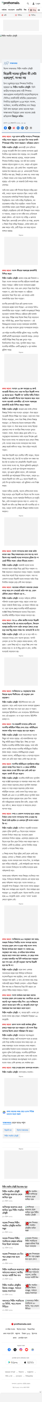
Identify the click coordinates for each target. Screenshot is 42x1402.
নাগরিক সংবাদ (10, 1329)
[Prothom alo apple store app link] (29, 1363)
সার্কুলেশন (30, 1372)
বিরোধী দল (8, 1130)
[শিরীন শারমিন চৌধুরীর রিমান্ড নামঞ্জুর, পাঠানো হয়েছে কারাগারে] (32, 1290)
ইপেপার (34, 1333)
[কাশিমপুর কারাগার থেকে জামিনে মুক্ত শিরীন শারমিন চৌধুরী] (32, 1212)
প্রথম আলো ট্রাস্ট (8, 1333)
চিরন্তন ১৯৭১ (26, 1333)
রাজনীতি (19, 10)
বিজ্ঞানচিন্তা (31, 1329)
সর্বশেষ (4, 10)
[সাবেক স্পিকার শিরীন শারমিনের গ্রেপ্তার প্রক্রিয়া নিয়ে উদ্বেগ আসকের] (32, 1243)
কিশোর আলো (21, 1329)
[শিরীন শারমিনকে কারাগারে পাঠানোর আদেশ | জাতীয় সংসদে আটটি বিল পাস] (32, 1274)
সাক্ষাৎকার (13, 63)
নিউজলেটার (29, 1376)
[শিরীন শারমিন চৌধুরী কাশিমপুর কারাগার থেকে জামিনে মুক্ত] (32, 1196)
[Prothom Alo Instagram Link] (22, 1350)
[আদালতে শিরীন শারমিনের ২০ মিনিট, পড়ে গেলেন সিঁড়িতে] (32, 1306)
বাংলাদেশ (11, 10)
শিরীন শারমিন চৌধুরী (11, 1136)
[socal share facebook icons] (6, 129)
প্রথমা (15, 1338)
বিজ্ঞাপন (21, 1372)
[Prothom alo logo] (21, 1324)
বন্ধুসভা (17, 1333)
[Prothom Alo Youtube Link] (28, 1350)
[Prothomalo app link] (13, 1363)
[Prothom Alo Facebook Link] (10, 1350)
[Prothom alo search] (28, 3)
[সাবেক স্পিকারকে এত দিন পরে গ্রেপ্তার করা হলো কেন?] (32, 1259)
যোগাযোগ (19, 1376)
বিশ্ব (25, 10)
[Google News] (33, 1350)
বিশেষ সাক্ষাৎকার (22, 1130)
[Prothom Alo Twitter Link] (16, 1350)
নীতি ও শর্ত (8, 1376)
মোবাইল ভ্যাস (22, 1338)
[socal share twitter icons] (10, 129)
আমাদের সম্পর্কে (10, 1372)
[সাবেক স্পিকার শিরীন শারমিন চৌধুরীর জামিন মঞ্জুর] (32, 1227)
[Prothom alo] (11, 3)
